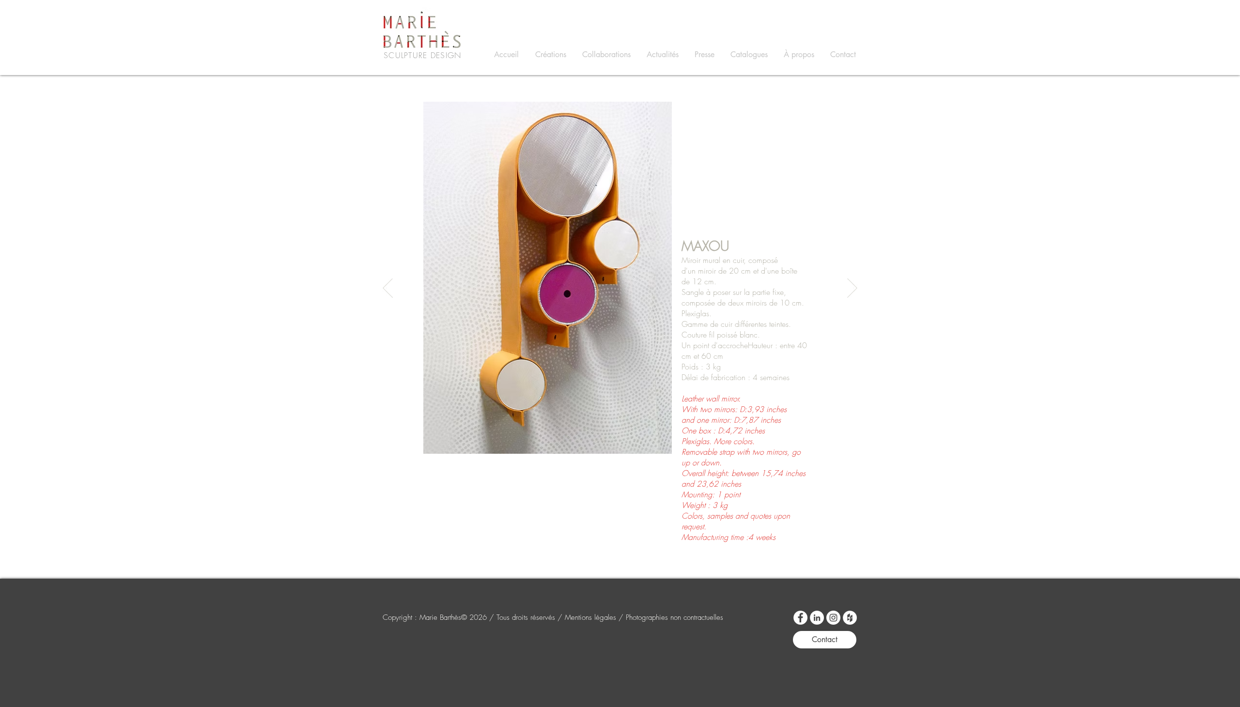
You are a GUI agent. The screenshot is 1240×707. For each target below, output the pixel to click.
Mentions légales (592, 617)
